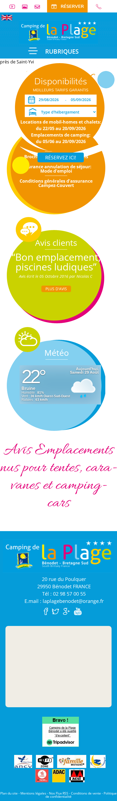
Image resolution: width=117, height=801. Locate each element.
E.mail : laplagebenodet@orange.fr (64, 601)
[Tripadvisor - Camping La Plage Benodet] (60, 731)
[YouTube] (79, 611)
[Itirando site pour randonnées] (42, 776)
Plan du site (9, 793)
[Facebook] (47, 611)
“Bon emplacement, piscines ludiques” (56, 261)
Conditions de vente (86, 793)
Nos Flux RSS (58, 793)
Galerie (27, 7)
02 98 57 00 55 (101, 7)
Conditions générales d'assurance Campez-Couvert (56, 183)
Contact (39, 7)
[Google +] (68, 611)
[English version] (6, 17)
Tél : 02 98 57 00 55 (64, 593)
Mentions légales (33, 793)
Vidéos (14, 7)
